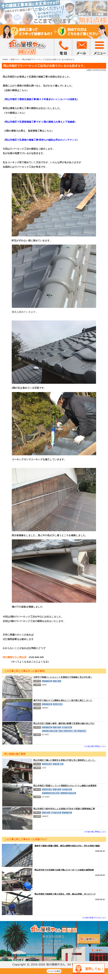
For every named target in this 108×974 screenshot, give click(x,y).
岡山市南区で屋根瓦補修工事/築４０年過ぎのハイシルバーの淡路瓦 (41, 99)
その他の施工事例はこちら (95, 746)
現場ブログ (15, 59)
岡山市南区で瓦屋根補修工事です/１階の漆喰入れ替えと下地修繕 (40, 121)
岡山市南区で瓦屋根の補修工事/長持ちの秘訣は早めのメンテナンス (41, 140)
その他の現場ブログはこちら (94, 918)
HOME (5, 59)
